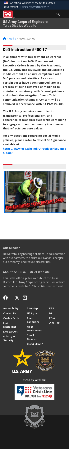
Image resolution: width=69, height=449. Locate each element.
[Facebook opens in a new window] (5, 297)
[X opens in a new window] (17, 297)
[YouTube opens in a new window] (25, 297)
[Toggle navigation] (63, 14)
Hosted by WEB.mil (33, 380)
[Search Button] (57, 14)
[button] (35, 7)
